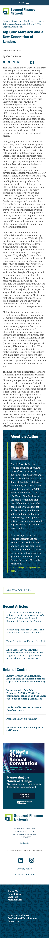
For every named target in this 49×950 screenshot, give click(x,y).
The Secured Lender (33, 21)
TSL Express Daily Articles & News (19, 24)
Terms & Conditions (24, 874)
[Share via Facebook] (4, 62)
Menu (21, 2)
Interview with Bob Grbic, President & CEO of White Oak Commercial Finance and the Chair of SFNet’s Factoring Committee (26, 694)
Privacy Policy (24, 868)
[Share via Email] (18, 62)
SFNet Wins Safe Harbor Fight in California (24, 729)
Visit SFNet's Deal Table (19, 590)
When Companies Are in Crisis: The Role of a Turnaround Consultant (25, 631)
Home (6, 21)
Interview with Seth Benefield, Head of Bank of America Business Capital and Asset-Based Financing (26, 678)
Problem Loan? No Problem (21, 718)
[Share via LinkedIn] (14, 62)
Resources (16, 21)
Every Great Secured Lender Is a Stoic (26, 641)
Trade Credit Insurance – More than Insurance (23, 709)
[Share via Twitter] (9, 62)
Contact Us (24, 843)
